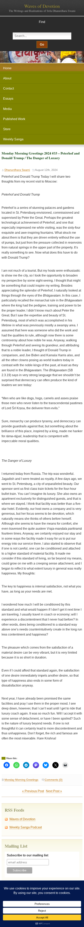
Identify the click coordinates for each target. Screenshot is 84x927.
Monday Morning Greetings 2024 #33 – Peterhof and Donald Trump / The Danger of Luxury (41, 156)
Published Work (14, 119)
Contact (8, 88)
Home (7, 68)
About (7, 78)
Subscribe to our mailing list (27, 855)
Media (7, 109)
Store (7, 129)
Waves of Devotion (42, 6)
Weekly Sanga (13, 139)
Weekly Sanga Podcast (25, 827)
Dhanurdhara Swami (17, 170)
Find (42, 22)
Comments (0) (54, 779)
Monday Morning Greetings (21, 779)
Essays (8, 98)
